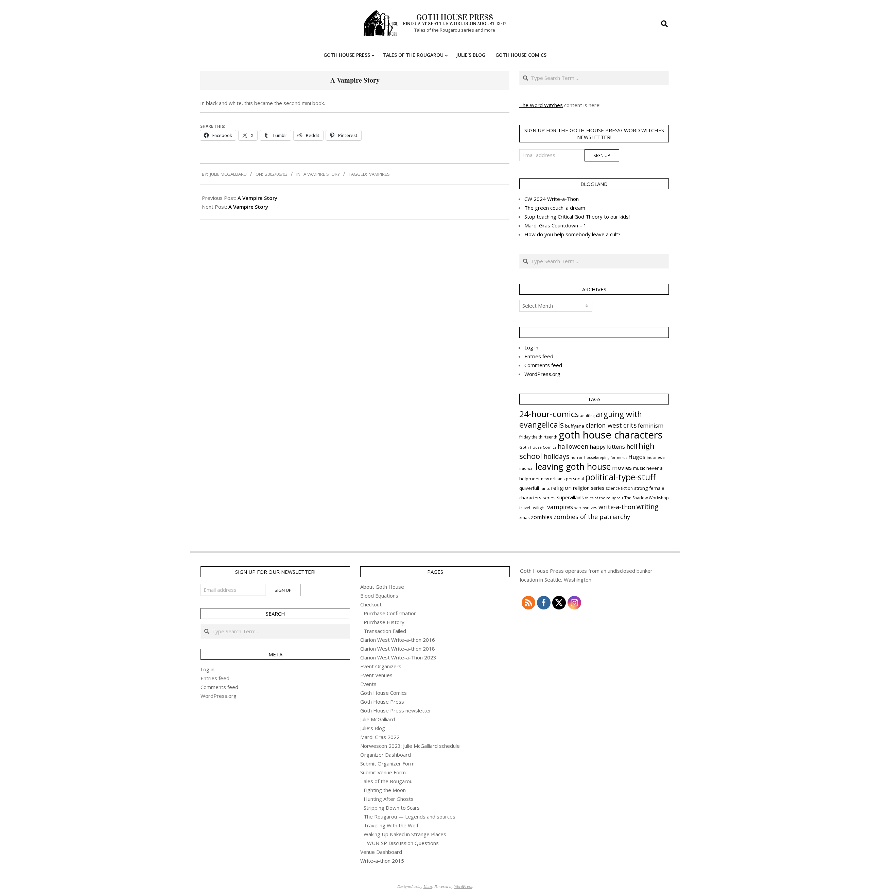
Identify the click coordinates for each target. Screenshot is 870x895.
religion (561, 488)
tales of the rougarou (604, 498)
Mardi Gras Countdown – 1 (555, 225)
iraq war (526, 468)
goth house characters (611, 435)
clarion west (604, 425)
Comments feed (543, 365)
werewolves (585, 508)
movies (622, 467)
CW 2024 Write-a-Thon (551, 198)
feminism (650, 425)
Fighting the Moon (385, 790)
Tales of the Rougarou (386, 781)
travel (524, 508)
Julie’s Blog (372, 728)
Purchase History (384, 622)
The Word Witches (541, 105)
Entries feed (538, 356)
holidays (556, 456)
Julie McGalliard (377, 719)
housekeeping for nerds (605, 457)
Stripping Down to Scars (392, 807)
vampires (379, 174)
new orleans (552, 479)
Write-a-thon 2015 (382, 860)
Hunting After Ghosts (389, 798)
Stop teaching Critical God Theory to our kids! (577, 216)
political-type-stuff (620, 477)
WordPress (463, 886)
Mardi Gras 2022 (380, 737)
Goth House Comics (537, 447)
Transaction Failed (385, 630)
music (639, 468)
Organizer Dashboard (385, 754)
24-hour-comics (549, 413)
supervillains (570, 497)
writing (648, 506)
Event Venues (376, 675)
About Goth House (382, 586)
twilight (539, 508)
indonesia (656, 457)
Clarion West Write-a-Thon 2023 (398, 657)
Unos (427, 886)
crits (630, 425)
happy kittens (607, 446)
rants (545, 488)
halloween (573, 446)
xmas (524, 517)
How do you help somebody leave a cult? (572, 234)
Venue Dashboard (381, 851)
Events (368, 684)
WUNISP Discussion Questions (403, 843)
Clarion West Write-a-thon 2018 (397, 648)
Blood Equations (379, 595)
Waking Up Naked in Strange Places (405, 834)
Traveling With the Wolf (391, 825)
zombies (541, 517)
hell (631, 446)
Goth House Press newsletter (395, 710)
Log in (531, 347)
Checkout (371, 604)
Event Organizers (380, 666)
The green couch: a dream (554, 207)
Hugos (636, 457)
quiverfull (529, 488)
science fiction (619, 488)
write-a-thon (616, 507)
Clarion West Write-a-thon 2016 (397, 639)
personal (575, 479)
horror (577, 457)
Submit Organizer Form (387, 763)
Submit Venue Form (383, 772)
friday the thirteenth (538, 437)
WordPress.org (542, 374)
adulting (587, 415)
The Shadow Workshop (646, 498)
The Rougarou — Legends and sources (409, 816)
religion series (588, 487)
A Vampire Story (321, 174)
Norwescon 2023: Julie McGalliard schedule (410, 745)
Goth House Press (382, 701)
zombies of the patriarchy (592, 517)
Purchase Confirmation (390, 613)
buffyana (574, 426)
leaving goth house (573, 466)
